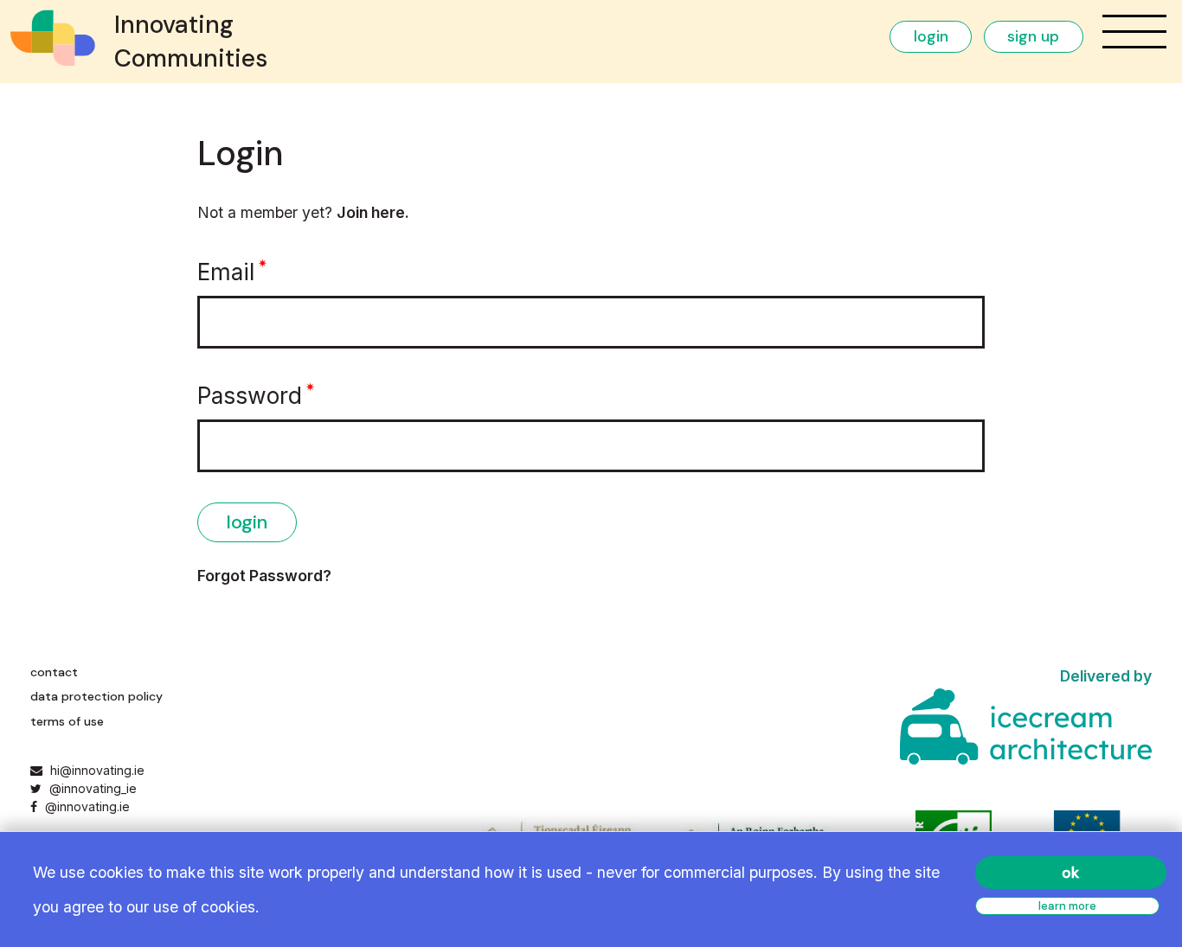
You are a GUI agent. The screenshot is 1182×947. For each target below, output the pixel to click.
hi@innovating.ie (97, 770)
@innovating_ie (91, 788)
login (931, 36)
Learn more (1067, 906)
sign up (1033, 36)
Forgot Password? (264, 575)
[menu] (1134, 31)
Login (247, 521)
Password (249, 395)
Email (225, 271)
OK (1070, 872)
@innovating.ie (85, 806)
